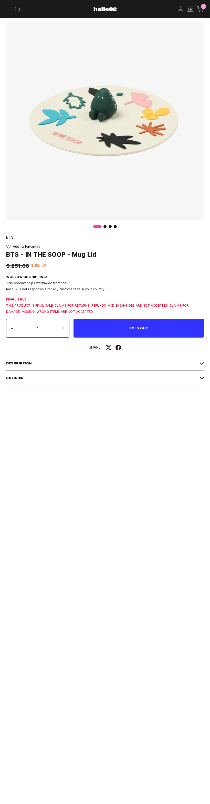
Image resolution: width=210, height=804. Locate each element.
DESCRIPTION (19, 363)
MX (190, 9)
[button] (105, 226)
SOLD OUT (138, 328)
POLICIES (15, 377)
